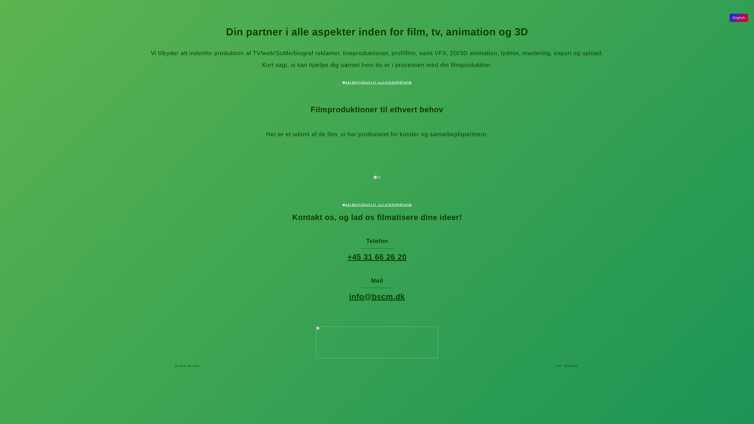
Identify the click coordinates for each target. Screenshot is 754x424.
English (739, 18)
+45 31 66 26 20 (377, 257)
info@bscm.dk (377, 296)
